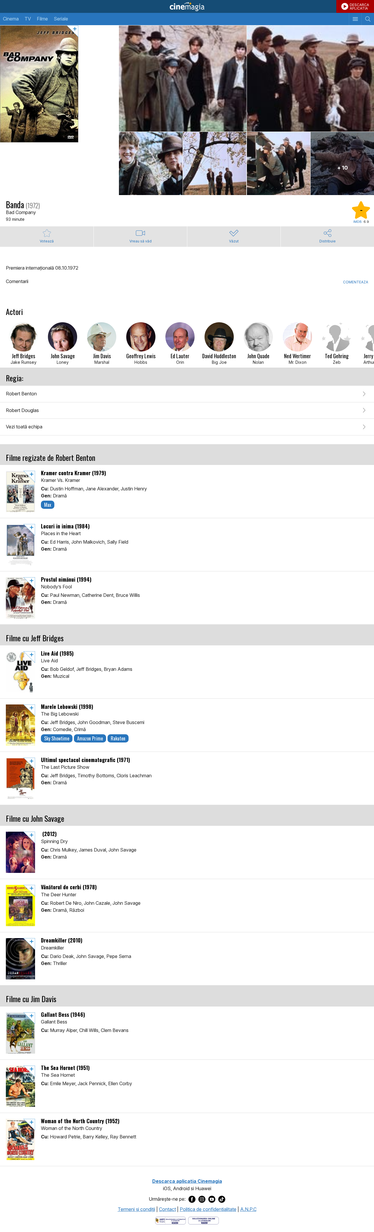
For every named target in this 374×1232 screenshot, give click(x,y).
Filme (42, 19)
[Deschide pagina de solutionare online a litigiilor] (203, 1220)
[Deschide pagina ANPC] (170, 1220)
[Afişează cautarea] (367, 19)
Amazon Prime (90, 738)
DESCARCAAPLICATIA (359, 7)
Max (47, 504)
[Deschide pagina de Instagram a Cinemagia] (201, 1199)
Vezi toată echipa (24, 427)
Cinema (11, 19)
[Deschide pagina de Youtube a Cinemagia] (211, 1199)
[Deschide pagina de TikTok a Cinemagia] (221, 1199)
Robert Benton (21, 394)
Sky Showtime (56, 738)
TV (28, 19)
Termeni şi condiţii (136, 1209)
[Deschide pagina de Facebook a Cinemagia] (191, 1199)
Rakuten (118, 738)
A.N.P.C (248, 1209)
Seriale (61, 19)
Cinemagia (187, 6)
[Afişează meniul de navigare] (355, 19)
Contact (167, 1209)
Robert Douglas (22, 410)
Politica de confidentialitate (208, 1209)
